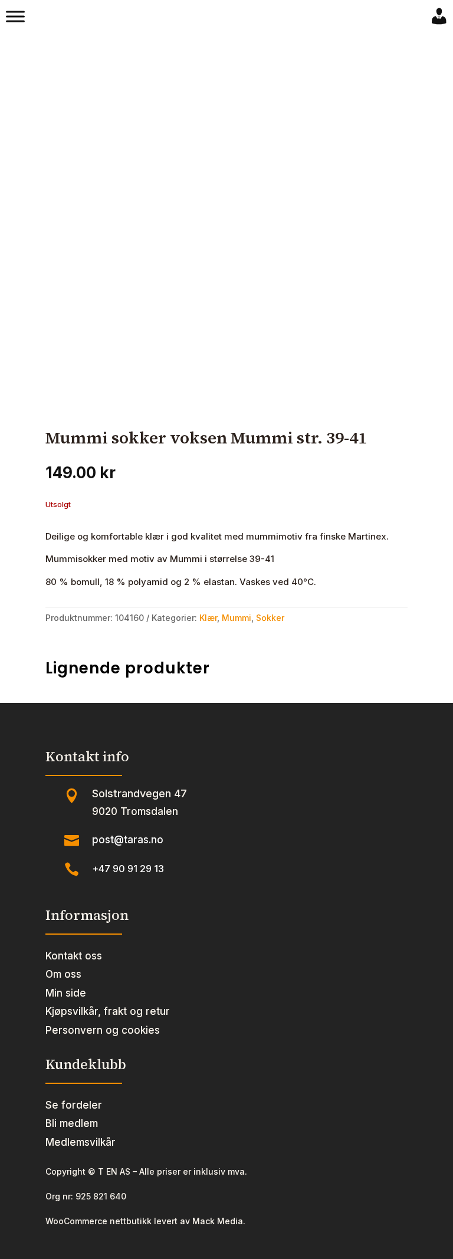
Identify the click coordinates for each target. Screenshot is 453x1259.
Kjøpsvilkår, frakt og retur (107, 1011)
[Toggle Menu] (15, 16)
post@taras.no (127, 840)
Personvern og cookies (102, 1030)
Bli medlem (71, 1123)
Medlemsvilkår (80, 1142)
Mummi (236, 618)
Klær (208, 618)
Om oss (63, 974)
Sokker (270, 618)
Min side (65, 993)
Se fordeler (73, 1105)
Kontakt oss (73, 956)
